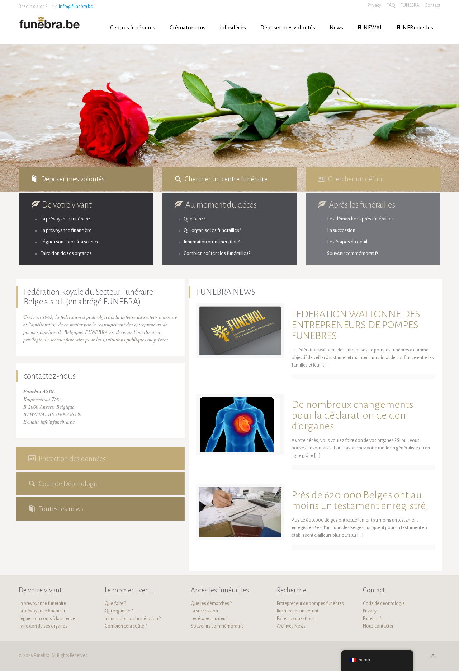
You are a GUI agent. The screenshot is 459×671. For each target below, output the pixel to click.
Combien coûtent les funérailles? (217, 253)
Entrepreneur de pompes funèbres (310, 603)
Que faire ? (194, 219)
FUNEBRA (410, 5)
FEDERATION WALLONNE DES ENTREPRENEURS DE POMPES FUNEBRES (356, 324)
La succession (341, 230)
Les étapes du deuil (347, 241)
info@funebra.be (76, 6)
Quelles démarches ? (211, 603)
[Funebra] (50, 21)
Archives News (291, 626)
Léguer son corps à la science (70, 241)
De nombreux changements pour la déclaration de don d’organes (352, 415)
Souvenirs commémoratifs (217, 626)
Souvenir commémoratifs (353, 253)
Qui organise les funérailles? (212, 230)
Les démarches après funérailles (360, 219)
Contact (432, 5)
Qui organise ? (119, 611)
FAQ (391, 5)
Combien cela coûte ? (126, 626)
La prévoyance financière (66, 230)
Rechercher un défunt (297, 611)
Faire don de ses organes (66, 253)
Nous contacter (378, 626)
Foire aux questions (296, 618)
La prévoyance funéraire (65, 219)
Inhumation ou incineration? (212, 241)
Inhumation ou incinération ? (133, 618)
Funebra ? (372, 618)
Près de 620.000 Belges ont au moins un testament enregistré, (360, 500)
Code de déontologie (384, 603)
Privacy (374, 5)
